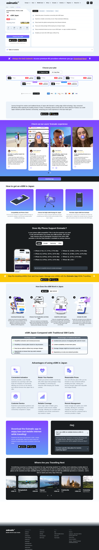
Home (8, 7)
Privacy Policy (71, 537)
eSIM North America (28, 545)
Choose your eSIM (18, 36)
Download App (49, 179)
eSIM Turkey (42, 537)
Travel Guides (56, 537)
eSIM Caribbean (28, 537)
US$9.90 (89, 78)
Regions (69, 2)
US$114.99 (74, 84)
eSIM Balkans (27, 535)
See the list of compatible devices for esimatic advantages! (48, 268)
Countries (12, 7)
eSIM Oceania (27, 547)
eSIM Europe (27, 539)
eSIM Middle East (28, 543)
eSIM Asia (27, 533)
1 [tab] (48, 172)
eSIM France (42, 531)
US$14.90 (45, 84)
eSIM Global (27, 541)
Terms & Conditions (72, 539)
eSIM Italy (41, 533)
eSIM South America (28, 549)
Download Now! (80, 59)
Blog (55, 531)
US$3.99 (31, 78)
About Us (76, 2)
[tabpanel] (16, 148)
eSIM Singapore (43, 535)
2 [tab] (50, 172)
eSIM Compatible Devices (59, 533)
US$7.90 (60, 78)
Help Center (56, 535)
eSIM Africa (27, 531)
